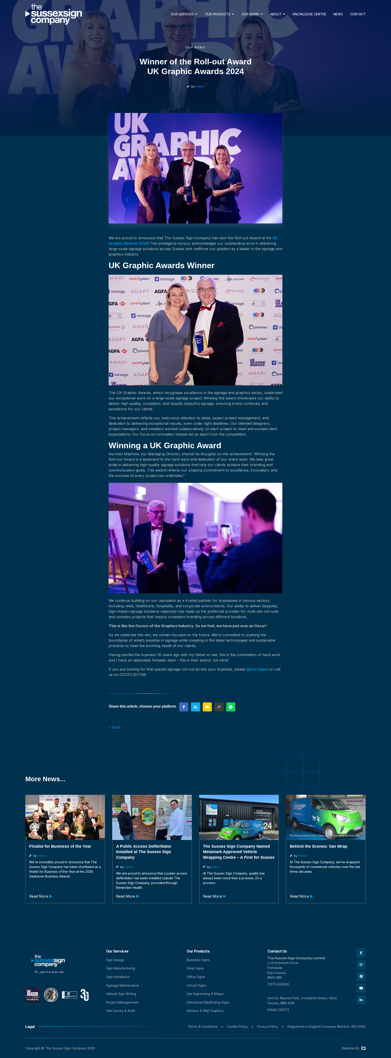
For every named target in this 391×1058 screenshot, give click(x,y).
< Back (115, 727)
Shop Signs (195, 968)
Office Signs (196, 977)
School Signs (196, 985)
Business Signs (198, 960)
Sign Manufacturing (120, 968)
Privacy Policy (267, 1026)
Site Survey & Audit (120, 1011)
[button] (184, 14)
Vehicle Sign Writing (121, 994)
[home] (53, 14)
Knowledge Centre (309, 14)
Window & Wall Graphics (205, 1011)
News (338, 14)
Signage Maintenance (122, 985)
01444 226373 (278, 1010)
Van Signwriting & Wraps (205, 994)
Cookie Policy (237, 1026)
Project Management (122, 1002)
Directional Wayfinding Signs (208, 1002)
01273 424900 (278, 984)
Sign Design (115, 960)
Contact (358, 14)
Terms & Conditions (203, 1026)
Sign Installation (118, 977)
